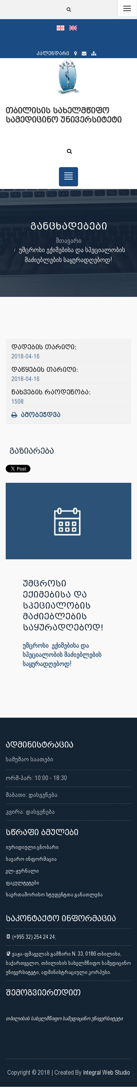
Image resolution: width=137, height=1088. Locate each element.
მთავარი (68, 240)
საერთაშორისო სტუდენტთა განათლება (54, 894)
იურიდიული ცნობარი (32, 847)
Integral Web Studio (106, 1072)
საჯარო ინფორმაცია (31, 859)
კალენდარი (53, 53)
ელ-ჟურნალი (22, 871)
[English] (75, 27)
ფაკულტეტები (22, 883)
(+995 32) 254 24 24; (33, 937)
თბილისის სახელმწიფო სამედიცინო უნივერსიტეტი (64, 1018)
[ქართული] (63, 27)
